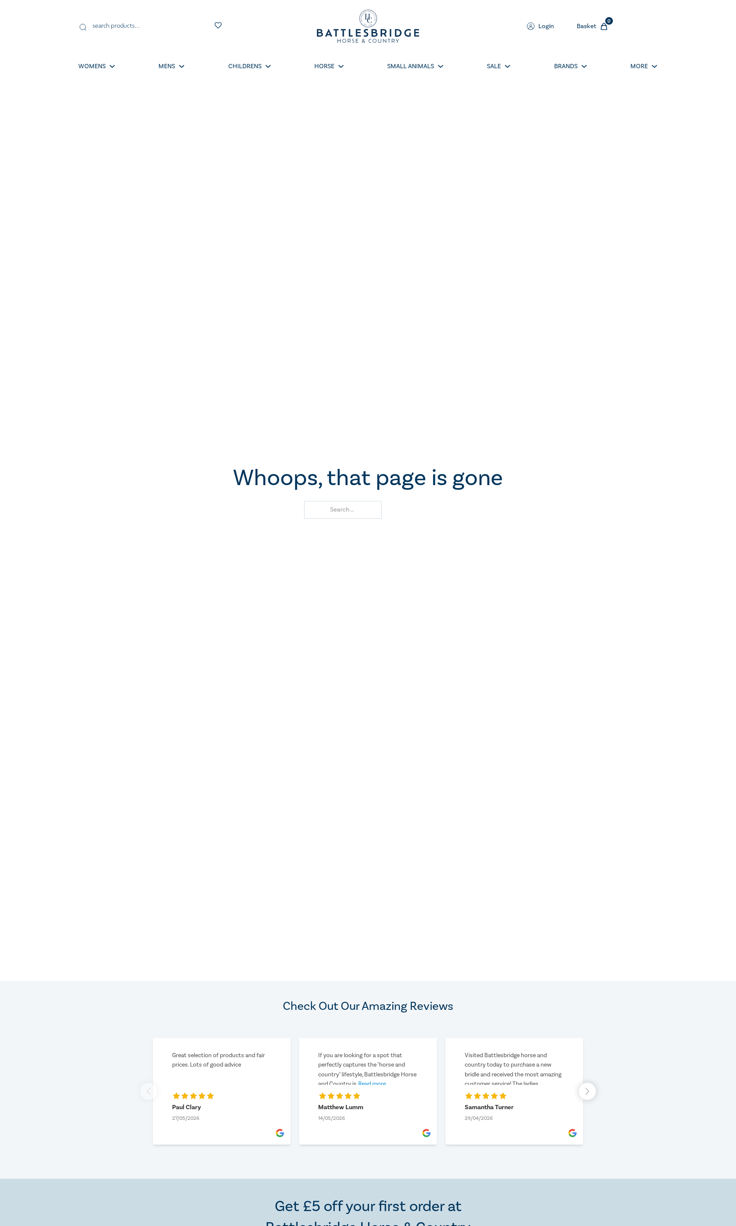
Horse (324, 66)
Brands (566, 66)
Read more (372, 1084)
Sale (494, 66)
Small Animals (410, 66)
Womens (92, 66)
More (639, 66)
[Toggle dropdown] (112, 66)
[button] (587, 1091)
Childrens (245, 66)
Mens (166, 66)
